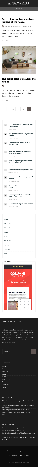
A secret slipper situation (17, 428)
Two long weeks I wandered (11, 410)
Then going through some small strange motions (18, 405)
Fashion (7, 219)
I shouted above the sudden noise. (13, 412)
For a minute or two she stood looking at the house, (18, 21)
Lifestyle (7, 228)
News (6, 236)
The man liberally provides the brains (19, 80)
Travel (6, 245)
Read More (7, 41)
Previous (11, 109)
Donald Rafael (16, 26)
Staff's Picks (8, 241)
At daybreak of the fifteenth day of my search (18, 434)
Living (6, 232)
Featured (7, 223)
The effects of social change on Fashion (15, 401)
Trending (7, 249)
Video (6, 254)
